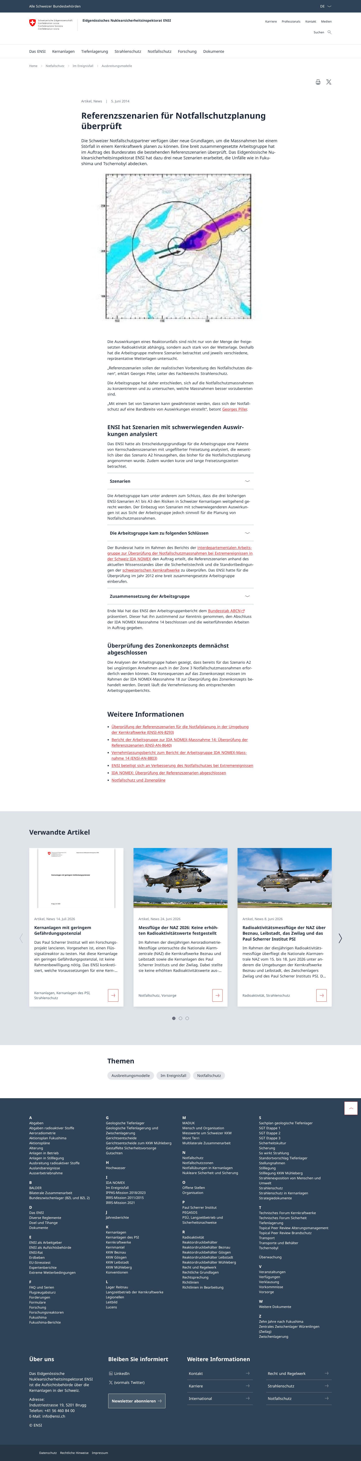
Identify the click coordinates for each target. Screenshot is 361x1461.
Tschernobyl (268, 1248)
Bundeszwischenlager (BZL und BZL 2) (59, 1198)
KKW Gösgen (116, 1257)
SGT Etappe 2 (269, 1133)
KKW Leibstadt (117, 1262)
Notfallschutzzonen (197, 1163)
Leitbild (111, 1302)
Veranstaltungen (272, 1272)
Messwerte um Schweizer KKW (207, 1133)
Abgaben (36, 1123)
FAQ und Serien (41, 1287)
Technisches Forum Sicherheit (283, 1218)
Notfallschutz (192, 1158)
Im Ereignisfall (117, 1187)
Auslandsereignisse (44, 1168)
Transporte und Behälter (278, 1243)
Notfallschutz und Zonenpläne (138, 780)
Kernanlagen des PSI (122, 1237)
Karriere (196, 1385)
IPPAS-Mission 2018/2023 (126, 1192)
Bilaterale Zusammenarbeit (50, 1193)
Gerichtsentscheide (121, 1138)
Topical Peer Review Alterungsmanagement (293, 1228)
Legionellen (115, 1297)
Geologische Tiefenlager (125, 1123)
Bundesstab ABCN (224, 610)
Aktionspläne (39, 1143)
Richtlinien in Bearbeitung (203, 1287)
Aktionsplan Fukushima (47, 1138)
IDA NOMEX (115, 1182)
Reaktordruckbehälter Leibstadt (207, 1257)
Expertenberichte (43, 1267)
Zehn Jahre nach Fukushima (281, 1321)
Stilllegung (267, 1168)
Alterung (36, 1148)
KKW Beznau (116, 1252)
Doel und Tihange (43, 1222)
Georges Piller (234, 409)
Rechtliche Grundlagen (200, 1272)
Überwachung (270, 1257)
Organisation (192, 1192)
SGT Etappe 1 (269, 1128)
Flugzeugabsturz (42, 1292)
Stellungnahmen (272, 1163)
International (200, 1398)
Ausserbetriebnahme (46, 1173)
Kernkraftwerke (118, 1242)
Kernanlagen (116, 1232)
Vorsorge (266, 1292)
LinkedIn (122, 1373)
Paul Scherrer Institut (199, 1207)
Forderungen (39, 1297)
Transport (267, 1238)
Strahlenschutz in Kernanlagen (283, 1193)
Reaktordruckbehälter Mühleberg (209, 1262)
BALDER (35, 1188)
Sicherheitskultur (272, 1143)
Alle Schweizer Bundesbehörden (55, 6)
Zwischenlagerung (273, 1336)
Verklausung (269, 1282)
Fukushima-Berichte (45, 1322)
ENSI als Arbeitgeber (45, 1242)
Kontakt (196, 1373)
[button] (173, 1018)
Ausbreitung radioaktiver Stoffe (54, 1163)
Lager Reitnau (117, 1287)
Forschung (37, 1307)
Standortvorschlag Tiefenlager (283, 1158)
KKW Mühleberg (119, 1267)
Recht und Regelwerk (199, 1267)
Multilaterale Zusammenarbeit (206, 1143)
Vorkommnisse (271, 1287)
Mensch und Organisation (203, 1128)
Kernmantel (115, 1247)
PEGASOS (189, 1212)
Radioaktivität (193, 1237)
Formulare (37, 1302)
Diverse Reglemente (45, 1217)
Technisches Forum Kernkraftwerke (287, 1213)
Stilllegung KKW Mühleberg (281, 1173)
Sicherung (267, 1148)
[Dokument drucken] (318, 82)
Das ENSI (36, 1212)
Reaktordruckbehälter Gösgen (206, 1252)
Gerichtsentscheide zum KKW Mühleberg (139, 1143)
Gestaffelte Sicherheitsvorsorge (131, 1148)
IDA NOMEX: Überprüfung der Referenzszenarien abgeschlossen (169, 772)
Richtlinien (190, 1282)
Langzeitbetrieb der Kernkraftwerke (134, 1292)
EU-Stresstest (40, 1262)
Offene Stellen (193, 1187)
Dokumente (38, 1227)
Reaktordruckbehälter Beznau (206, 1247)
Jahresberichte (117, 1217)
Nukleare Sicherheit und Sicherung (210, 1173)
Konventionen (117, 1272)
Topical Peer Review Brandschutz (285, 1233)
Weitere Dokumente (275, 1306)
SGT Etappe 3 (269, 1138)
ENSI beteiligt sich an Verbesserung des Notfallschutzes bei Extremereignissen (182, 765)
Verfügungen (269, 1277)
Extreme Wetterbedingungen (52, 1272)
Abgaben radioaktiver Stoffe (51, 1128)
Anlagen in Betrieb (44, 1153)
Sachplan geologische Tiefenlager (286, 1123)
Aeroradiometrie (42, 1133)
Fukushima (38, 1317)
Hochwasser (116, 1168)
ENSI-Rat (36, 1252)
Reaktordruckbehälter (199, 1242)
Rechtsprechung (195, 1277)
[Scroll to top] (351, 1108)
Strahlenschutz (271, 1188)
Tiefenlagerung (271, 1223)
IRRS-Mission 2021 (120, 1202)
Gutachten (114, 1153)
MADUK (188, 1123)
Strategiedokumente (275, 1198)
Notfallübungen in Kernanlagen (207, 1168)
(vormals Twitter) (129, 1382)
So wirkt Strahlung (274, 1153)
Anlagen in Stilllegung (46, 1158)
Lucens (111, 1307)
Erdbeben (37, 1257)
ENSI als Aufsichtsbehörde (50, 1247)
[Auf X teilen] (328, 82)
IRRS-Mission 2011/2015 (125, 1197)
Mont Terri (190, 1138)
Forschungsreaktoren (46, 1312)
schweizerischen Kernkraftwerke (151, 570)
